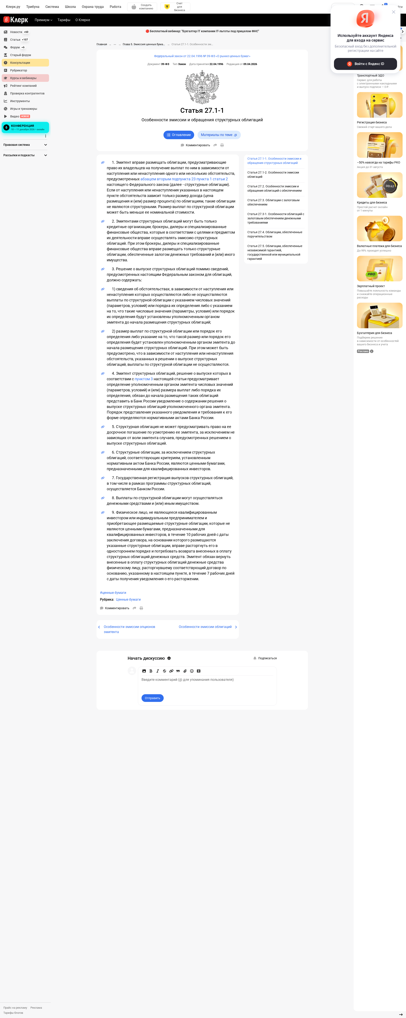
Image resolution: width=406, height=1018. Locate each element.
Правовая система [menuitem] (16, 144)
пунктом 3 (144, 379)
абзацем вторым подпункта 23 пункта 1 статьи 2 (184, 179)
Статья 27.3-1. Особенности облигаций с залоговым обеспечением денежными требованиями (275, 218)
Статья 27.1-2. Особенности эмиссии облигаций (273, 174)
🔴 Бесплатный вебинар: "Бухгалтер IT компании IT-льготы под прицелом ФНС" (202, 31)
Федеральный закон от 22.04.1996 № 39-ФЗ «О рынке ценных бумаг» (202, 56)
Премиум (42, 20)
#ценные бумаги (113, 593)
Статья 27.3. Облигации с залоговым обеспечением (273, 202)
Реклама (36, 1007)
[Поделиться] (215, 145)
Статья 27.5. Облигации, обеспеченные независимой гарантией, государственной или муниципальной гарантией (274, 252)
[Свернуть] (401, 1014)
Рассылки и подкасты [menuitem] (19, 155)
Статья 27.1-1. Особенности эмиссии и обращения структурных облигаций (274, 161)
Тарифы (64, 20)
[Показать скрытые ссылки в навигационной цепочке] (115, 44)
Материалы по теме (216, 135)
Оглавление (181, 135)
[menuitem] (25, 32)
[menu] (27, 81)
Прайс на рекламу (15, 1007)
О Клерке (82, 20)
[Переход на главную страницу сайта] (15, 20)
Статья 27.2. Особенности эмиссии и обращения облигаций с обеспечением (274, 188)
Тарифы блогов (13, 1012)
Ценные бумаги (128, 599)
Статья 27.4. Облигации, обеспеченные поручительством (274, 234)
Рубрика (106, 599)
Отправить (152, 698)
